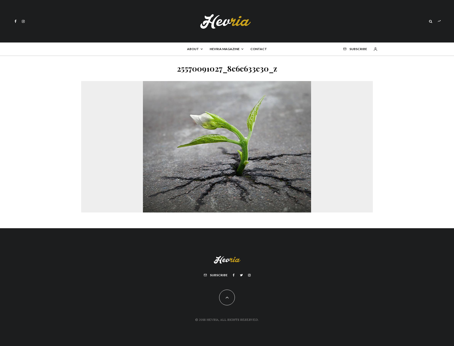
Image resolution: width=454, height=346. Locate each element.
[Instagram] (23, 21)
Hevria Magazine (225, 49)
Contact (258, 49)
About (193, 49)
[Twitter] (241, 275)
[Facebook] (15, 21)
